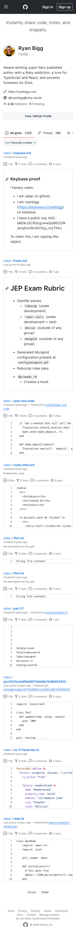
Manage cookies (49, 914)
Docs (20, 914)
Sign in (47, 7)
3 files (11, 480)
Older (45, 892)
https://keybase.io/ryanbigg (40, 207)
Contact (31, 914)
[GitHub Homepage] (25, 925)
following (37, 104)
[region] (38, 210)
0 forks (22, 164)
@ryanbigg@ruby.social (24, 97)
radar (7, 153)
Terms (11, 910)
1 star (55, 271)
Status (48, 910)
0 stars (56, 164)
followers (18, 104)
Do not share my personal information (38, 918)
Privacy (22, 910)
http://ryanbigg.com (22, 91)
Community (61, 910)
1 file (10, 164)
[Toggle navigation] (5, 7)
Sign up (64, 7)
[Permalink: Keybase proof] (7, 179)
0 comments (39, 164)
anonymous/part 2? (56, 612)
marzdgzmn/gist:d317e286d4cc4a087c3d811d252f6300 (36, 689)
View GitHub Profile (38, 116)
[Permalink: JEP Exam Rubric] (7, 288)
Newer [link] (32, 892)
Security (36, 910)
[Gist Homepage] (25, 6)
